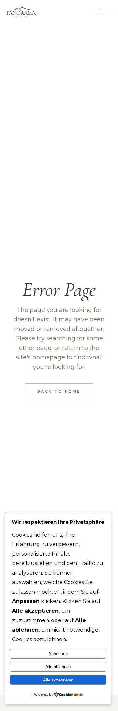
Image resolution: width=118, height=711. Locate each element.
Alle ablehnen (58, 666)
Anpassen (58, 653)
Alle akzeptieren (58, 680)
